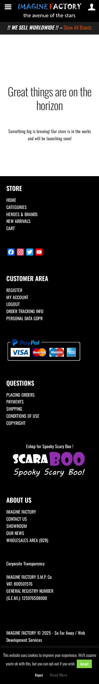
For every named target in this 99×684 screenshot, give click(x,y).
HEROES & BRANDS (22, 214)
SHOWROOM (16, 526)
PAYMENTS (15, 401)
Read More (58, 675)
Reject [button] (39, 675)
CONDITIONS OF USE (22, 416)
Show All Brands (78, 27)
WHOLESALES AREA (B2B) (27, 540)
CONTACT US (16, 519)
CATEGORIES (16, 207)
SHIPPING (14, 408)
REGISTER (14, 290)
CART (10, 228)
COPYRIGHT (16, 423)
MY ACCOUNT (17, 297)
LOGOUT (13, 304)
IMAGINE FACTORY (21, 511)
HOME (11, 200)
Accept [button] (84, 663)
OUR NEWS (15, 533)
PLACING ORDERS (20, 394)
